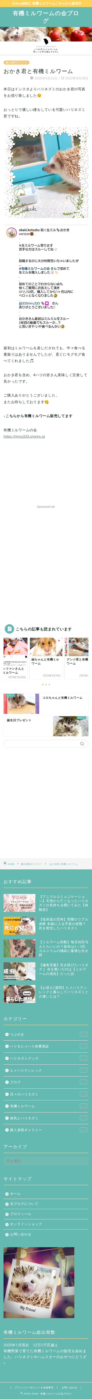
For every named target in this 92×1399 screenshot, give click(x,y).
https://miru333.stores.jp (24, 436)
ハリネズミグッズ (47, 1058)
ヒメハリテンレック (47, 1070)
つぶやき (47, 1034)
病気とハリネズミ (47, 1118)
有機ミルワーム (48, 1106)
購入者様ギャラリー (16, 62)
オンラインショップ (26, 1224)
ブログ (47, 1082)
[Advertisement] (46, 558)
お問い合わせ (20, 1234)
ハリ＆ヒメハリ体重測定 (47, 1046)
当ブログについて (24, 1204)
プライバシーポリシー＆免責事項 (34, 1387)
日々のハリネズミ (47, 1094)
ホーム (15, 1193)
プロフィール (20, 1214)
